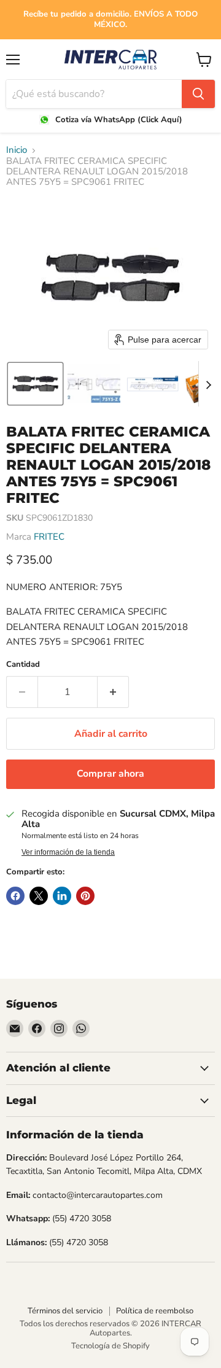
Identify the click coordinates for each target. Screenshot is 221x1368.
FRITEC (49, 536)
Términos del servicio (65, 1310)
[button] (35, 384)
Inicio (16, 150)
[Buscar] (198, 94)
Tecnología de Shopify (110, 1345)
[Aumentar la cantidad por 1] (113, 692)
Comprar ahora (110, 773)
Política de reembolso (154, 1310)
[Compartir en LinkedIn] (62, 896)
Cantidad (23, 664)
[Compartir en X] (38, 896)
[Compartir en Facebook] (15, 896)
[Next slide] (208, 383)
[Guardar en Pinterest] (85, 896)
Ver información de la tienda (68, 852)
